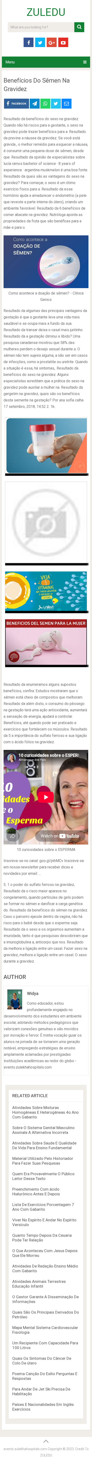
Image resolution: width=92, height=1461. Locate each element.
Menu (10, 62)
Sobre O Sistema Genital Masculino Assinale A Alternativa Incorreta (43, 1130)
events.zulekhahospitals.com (25, 1449)
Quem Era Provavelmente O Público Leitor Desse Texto (43, 1176)
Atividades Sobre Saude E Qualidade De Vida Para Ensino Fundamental (44, 1145)
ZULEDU (46, 12)
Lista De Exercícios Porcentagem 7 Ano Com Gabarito (43, 1207)
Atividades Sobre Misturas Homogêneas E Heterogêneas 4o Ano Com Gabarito (45, 1112)
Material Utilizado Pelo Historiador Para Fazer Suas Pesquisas (42, 1161)
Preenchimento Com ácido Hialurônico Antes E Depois (36, 1191)
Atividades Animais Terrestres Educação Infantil (39, 1284)
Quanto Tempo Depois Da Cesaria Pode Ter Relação (42, 1237)
